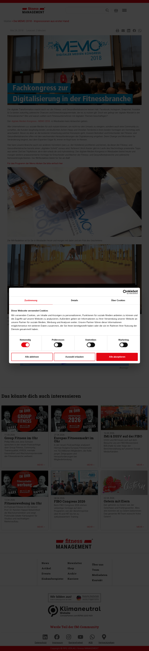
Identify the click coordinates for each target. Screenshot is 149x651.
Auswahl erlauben (74, 357)
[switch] (58, 345)
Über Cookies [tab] (118, 300)
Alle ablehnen (32, 357)
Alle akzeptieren (117, 357)
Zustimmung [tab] (30, 300)
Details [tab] (74, 300)
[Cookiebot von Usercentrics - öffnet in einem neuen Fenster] (125, 292)
